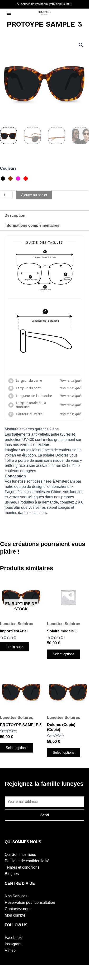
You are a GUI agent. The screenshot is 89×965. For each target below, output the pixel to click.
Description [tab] (15, 215)
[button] (81, 45)
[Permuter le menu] (9, 13)
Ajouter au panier (34, 195)
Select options (64, 654)
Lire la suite (14, 647)
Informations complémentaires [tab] (32, 225)
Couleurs (8, 168)
